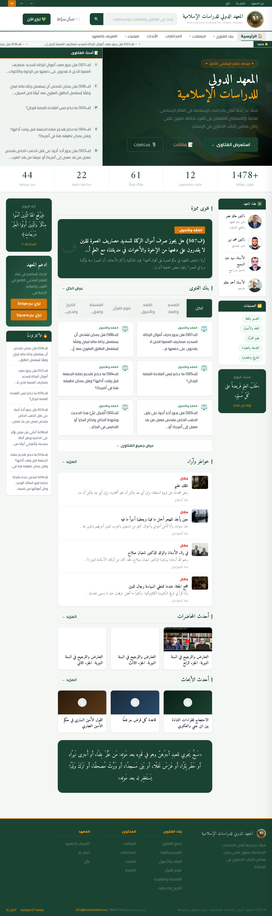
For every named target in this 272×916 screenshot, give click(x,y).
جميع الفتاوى (172, 843)
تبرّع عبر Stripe (29, 303)
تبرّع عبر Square (29, 315)
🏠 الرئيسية (251, 36)
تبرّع (228, 3)
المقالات (198, 36)
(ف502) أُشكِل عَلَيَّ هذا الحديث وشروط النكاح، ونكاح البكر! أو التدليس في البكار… (94, 419)
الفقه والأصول (148, 308)
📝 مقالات (183, 144)
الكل (199, 308)
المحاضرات (173, 36)
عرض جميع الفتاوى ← (135, 445)
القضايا (130, 870)
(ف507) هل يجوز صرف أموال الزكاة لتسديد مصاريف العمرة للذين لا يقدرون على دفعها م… (170, 341)
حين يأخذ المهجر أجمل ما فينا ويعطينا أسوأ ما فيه (154, 519)
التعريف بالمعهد (104, 36)
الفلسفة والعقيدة (168, 879)
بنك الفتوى (223, 36)
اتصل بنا (240, 3)
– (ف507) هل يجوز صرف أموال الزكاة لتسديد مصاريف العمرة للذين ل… (93, 44)
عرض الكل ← (72, 288)
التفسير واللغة (173, 308)
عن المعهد (257, 3)
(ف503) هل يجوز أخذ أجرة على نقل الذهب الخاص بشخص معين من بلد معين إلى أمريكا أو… (171, 419)
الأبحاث (152, 36)
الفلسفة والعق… (96, 308)
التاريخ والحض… (71, 308)
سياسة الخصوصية (32, 909)
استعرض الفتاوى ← (230, 144)
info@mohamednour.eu (92, 910)
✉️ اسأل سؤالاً (68, 19)
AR (12, 3)
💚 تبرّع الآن (36, 19)
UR (31, 3)
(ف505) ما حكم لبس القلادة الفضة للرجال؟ (58, 108)
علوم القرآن (122, 308)
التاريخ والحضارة (170, 888)
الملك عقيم (181, 486)
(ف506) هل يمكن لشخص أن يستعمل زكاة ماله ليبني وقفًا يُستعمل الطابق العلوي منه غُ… (94, 341)
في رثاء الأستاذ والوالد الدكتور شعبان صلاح (158, 553)
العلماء (132, 36)
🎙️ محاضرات (145, 144)
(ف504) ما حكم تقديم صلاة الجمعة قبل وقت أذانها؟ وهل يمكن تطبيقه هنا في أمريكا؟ (50, 132)
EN (21, 3)
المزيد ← (69, 461)
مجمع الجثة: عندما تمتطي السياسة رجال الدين (158, 586)
